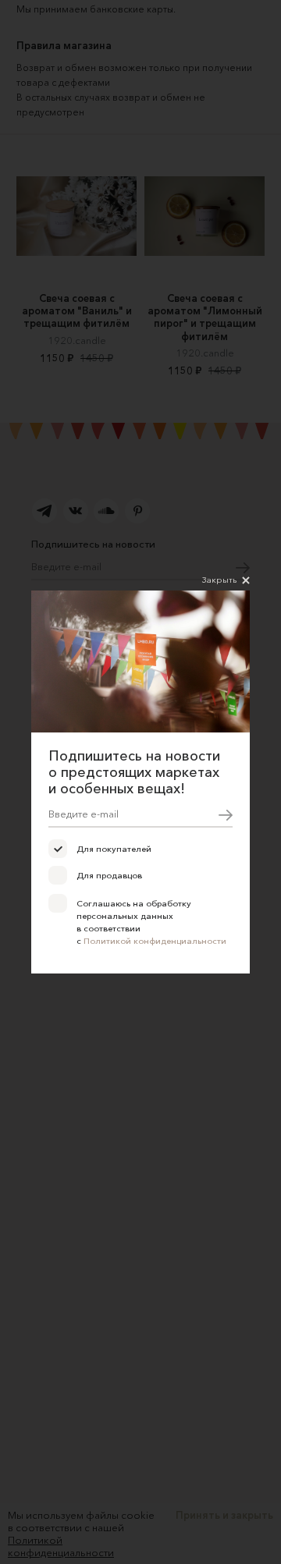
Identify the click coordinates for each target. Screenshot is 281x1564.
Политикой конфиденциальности (155, 940)
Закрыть (219, 579)
